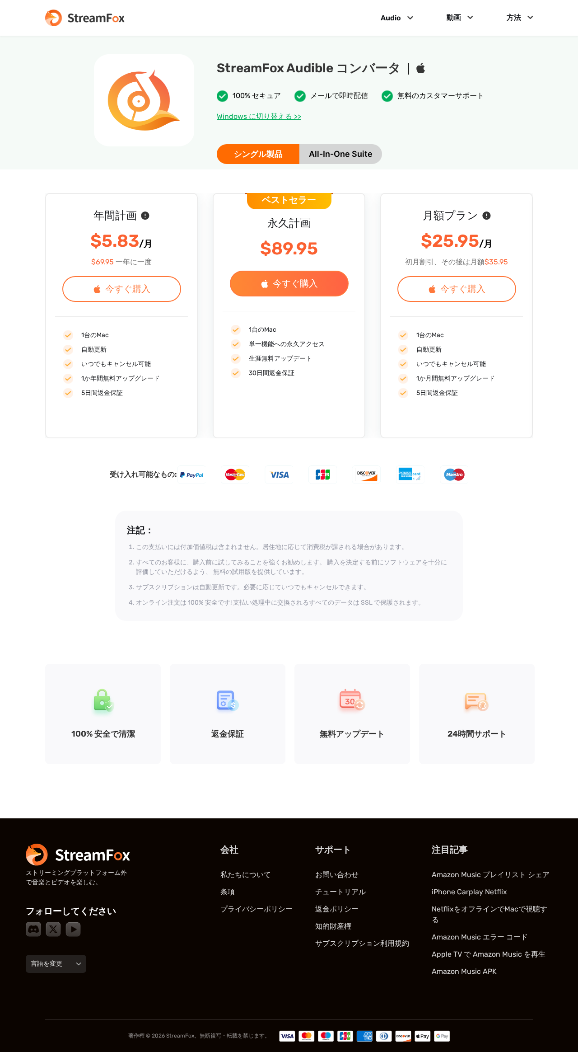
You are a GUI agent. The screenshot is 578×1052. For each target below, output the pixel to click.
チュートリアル (340, 892)
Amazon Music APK (464, 971)
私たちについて (245, 874)
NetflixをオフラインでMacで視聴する (489, 914)
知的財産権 (333, 926)
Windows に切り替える (259, 116)
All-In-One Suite (341, 154)
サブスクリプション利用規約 (362, 943)
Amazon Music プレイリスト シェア (491, 874)
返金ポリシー (337, 909)
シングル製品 (258, 154)
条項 (227, 892)
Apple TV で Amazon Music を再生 (488, 954)
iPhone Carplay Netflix (469, 892)
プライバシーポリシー (256, 909)
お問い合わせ (337, 874)
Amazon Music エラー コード (480, 937)
